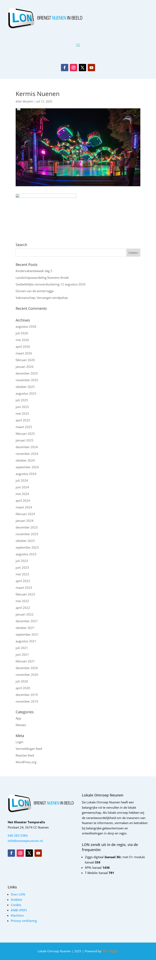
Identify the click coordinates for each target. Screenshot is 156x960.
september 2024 (27, 467)
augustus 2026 (26, 326)
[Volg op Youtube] (91, 67)
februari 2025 (25, 434)
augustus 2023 (26, 554)
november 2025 (27, 380)
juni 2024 (22, 487)
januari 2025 (25, 440)
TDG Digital (109, 951)
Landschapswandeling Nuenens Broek (42, 278)
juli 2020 (22, 681)
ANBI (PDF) (19, 910)
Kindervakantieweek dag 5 (34, 271)
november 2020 (27, 675)
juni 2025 (22, 407)
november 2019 (27, 701)
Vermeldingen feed (29, 749)
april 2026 (23, 346)
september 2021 (27, 634)
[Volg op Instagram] (73, 67)
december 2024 (27, 447)
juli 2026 (22, 333)
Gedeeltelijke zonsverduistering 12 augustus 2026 (51, 284)
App (18, 718)
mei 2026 (22, 340)
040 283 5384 (18, 835)
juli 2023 (22, 561)
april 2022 (23, 608)
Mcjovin (28, 101)
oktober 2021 (25, 628)
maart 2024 (24, 507)
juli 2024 (22, 480)
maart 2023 (24, 587)
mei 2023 (22, 574)
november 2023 (27, 534)
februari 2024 (25, 514)
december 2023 (27, 527)
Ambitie (16, 900)
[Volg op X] (82, 67)
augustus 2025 (26, 393)
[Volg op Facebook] (64, 67)
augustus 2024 (26, 474)
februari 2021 (25, 661)
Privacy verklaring (24, 921)
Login (19, 742)
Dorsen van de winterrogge (35, 291)
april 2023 (23, 581)
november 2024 (27, 454)
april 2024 (23, 500)
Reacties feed (25, 755)
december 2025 (27, 373)
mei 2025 (22, 413)
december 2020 (27, 668)
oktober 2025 (25, 387)
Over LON (18, 894)
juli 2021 (22, 648)
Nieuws (21, 725)
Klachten (17, 915)
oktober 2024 (25, 460)
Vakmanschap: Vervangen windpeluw (42, 298)
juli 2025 (22, 400)
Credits (16, 905)
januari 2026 (25, 367)
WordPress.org (26, 762)
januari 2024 (25, 521)
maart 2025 (24, 427)
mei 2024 (22, 494)
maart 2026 (24, 353)
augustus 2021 (26, 641)
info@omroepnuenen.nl (25, 841)
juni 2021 (22, 654)
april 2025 (23, 420)
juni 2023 (22, 567)
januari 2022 (25, 614)
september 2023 (27, 547)
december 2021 (27, 621)
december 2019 (27, 695)
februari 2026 (25, 360)
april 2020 (23, 688)
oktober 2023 (25, 541)
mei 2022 (22, 601)
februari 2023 (25, 594)
